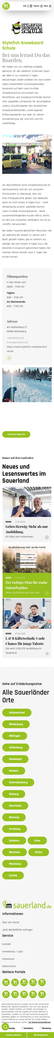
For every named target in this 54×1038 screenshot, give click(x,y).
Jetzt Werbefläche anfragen (17, 929)
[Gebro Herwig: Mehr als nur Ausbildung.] (27, 514)
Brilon (38, 852)
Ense (37, 841)
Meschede (15, 806)
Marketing (46, 1028)
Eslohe (13, 875)
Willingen (14, 736)
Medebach (15, 759)
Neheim (13, 771)
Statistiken (28, 1028)
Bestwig (14, 817)
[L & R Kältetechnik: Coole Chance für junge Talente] (27, 628)
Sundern (14, 841)
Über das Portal (10, 922)
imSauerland (17, 713)
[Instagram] (9, 358)
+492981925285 (15, 338)
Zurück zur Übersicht (16, 434)
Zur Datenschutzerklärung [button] (39, 1022)
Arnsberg (14, 829)
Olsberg (13, 794)
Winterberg (16, 724)
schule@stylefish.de (17, 342)
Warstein (14, 852)
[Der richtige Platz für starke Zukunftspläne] (27, 570)
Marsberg (15, 864)
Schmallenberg (18, 782)
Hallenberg (15, 747)
